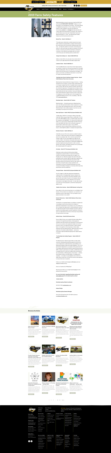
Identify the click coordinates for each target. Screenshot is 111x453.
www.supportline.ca (62, 97)
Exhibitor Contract (59, 442)
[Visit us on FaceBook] (79, 5)
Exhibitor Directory (50, 415)
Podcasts (40, 409)
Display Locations (77, 438)
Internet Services (41, 446)
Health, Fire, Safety (50, 435)
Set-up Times (76, 441)
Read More (31, 336)
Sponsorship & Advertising (67, 436)
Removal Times (76, 443)
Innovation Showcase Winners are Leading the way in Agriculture (34, 384)
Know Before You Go (41, 423)
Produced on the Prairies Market (41, 419)
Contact (46, 409)
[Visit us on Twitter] (77, 5)
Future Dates (40, 429)
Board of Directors (41, 427)
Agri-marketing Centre (67, 444)
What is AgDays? (41, 415)
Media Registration (68, 422)
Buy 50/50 (67, 425)
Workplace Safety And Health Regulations (50, 437)
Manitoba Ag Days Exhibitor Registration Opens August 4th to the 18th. (76, 327)
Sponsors (65, 9)
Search (74, 5)
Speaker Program (45, 9)
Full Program (76, 421)
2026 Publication (54, 9)
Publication (67, 446)
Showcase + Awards (59, 413)
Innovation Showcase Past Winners (60, 419)
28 (57, 400)
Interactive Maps (50, 416)
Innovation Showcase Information (42, 439)
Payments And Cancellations (40, 441)
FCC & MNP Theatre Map (50, 423)
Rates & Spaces (59, 437)
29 (59, 400)
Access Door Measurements (76, 445)
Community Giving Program (68, 415)
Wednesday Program (77, 418)
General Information (41, 436)
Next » (63, 400)
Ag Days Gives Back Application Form (68, 418)
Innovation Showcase (60, 415)
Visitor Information (41, 416)
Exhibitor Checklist (59, 440)
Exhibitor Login (83, 5)
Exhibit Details (76, 436)
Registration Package (60, 439)
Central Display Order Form (59, 444)
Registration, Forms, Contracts (59, 436)
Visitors (38, 9)
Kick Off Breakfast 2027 (41, 421)
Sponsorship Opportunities (67, 438)
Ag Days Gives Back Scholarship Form (68, 420)
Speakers (75, 413)
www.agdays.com (60, 275)
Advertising (67, 440)
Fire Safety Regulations (49, 441)
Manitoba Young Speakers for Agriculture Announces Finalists (62, 384)
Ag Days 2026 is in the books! (76, 355)
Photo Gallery (40, 424)
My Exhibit (75, 435)
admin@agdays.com (31, 423)
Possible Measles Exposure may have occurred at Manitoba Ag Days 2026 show (34, 356)
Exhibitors (49, 413)
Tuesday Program (77, 416)
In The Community (68, 413)
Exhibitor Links (50, 418)
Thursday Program (77, 419)
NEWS (60, 9)
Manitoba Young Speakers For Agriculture (76, 425)
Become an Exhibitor (41, 435)
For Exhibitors (70, 9)
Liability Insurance (41, 443)
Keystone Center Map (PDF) (51, 420)
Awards (57, 416)
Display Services (41, 444)
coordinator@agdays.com (32, 417)
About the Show (40, 413)
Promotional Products (67, 442)
